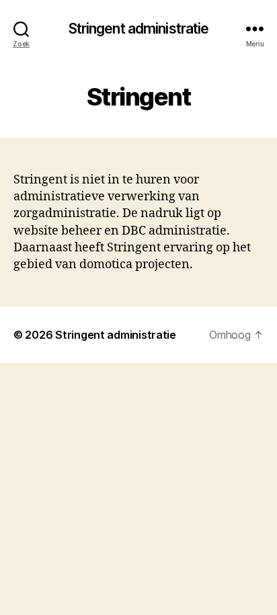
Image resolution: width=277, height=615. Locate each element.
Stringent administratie (139, 29)
